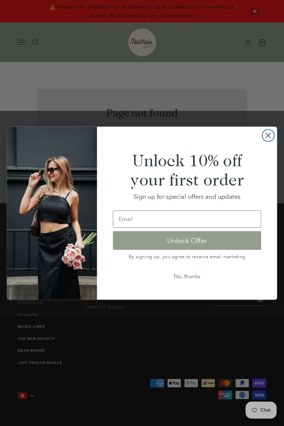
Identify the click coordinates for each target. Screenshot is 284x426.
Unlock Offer (187, 240)
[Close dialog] (268, 135)
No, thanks (187, 276)
